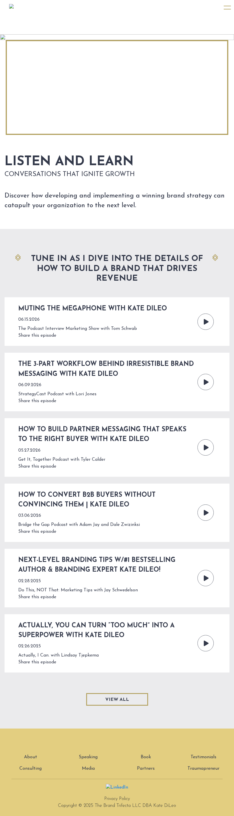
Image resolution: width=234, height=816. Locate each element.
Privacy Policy (117, 799)
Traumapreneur (203, 768)
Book (146, 757)
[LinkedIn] (117, 787)
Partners (146, 768)
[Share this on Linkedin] (60, 335)
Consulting (30, 768)
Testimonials (203, 757)
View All (117, 699)
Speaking (88, 757)
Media (88, 768)
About (30, 757)
